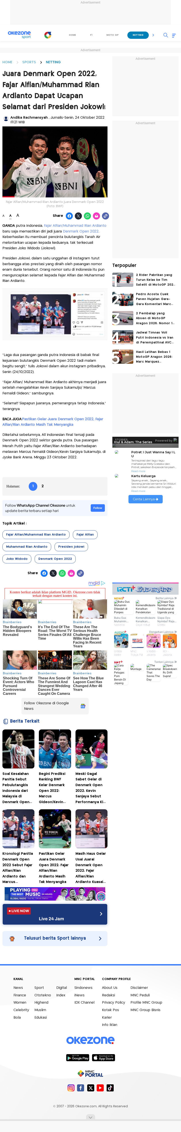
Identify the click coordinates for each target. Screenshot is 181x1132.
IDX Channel (84, 1002)
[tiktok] (110, 1087)
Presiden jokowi (71, 546)
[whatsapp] (87, 216)
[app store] (103, 1057)
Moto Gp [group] (112, 35)
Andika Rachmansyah (29, 117)
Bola (17, 1017)
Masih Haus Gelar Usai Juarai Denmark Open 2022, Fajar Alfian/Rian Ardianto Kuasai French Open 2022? (90, 868)
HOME (7, 62)
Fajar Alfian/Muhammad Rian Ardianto (75, 225)
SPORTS (29, 62)
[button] (153, 35)
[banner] (55, 899)
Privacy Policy (113, 1002)
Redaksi (108, 995)
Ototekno (42, 995)
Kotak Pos (110, 1010)
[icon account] (5, 118)
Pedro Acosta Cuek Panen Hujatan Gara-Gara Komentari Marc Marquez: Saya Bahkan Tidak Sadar (154, 300)
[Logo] (47, 35)
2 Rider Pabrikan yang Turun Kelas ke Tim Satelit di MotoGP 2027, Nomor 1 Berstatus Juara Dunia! (156, 280)
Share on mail (96, 216)
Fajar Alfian (85, 534)
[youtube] (100, 1087)
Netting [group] (138, 35)
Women (19, 1002)
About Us (109, 988)
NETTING (53, 62)
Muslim (40, 1010)
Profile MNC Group (146, 1002)
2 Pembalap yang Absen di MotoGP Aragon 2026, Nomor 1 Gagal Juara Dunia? (154, 319)
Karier (107, 1017)
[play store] (77, 1057)
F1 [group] (91, 35)
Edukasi (40, 1017)
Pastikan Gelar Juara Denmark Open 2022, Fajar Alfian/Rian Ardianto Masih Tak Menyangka (54, 868)
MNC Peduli (140, 995)
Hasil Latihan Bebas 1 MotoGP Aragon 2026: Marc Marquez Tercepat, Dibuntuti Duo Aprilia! (154, 357)
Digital (61, 988)
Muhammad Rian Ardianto (26, 546)
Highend (41, 1002)
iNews (79, 995)
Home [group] (72, 35)
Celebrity (21, 1010)
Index (60, 995)
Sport (39, 988)
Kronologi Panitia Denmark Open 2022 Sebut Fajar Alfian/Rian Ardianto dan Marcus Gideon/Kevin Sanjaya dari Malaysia (17, 868)
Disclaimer (139, 988)
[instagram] (71, 1087)
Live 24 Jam (51, 918)
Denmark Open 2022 (81, 231)
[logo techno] (19, 35)
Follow (97, 508)
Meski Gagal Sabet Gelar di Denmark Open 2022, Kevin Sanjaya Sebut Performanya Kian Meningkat (91, 788)
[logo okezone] (90, 1040)
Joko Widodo (17, 558)
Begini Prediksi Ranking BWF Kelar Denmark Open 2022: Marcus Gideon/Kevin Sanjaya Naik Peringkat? (52, 788)
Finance (19, 995)
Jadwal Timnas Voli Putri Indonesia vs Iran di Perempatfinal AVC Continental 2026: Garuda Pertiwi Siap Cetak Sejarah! (154, 338)
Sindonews (83, 988)
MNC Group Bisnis (145, 1010)
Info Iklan (109, 1025)
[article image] (122, 280)
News (18, 988)
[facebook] (80, 1087)
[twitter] (90, 1087)
